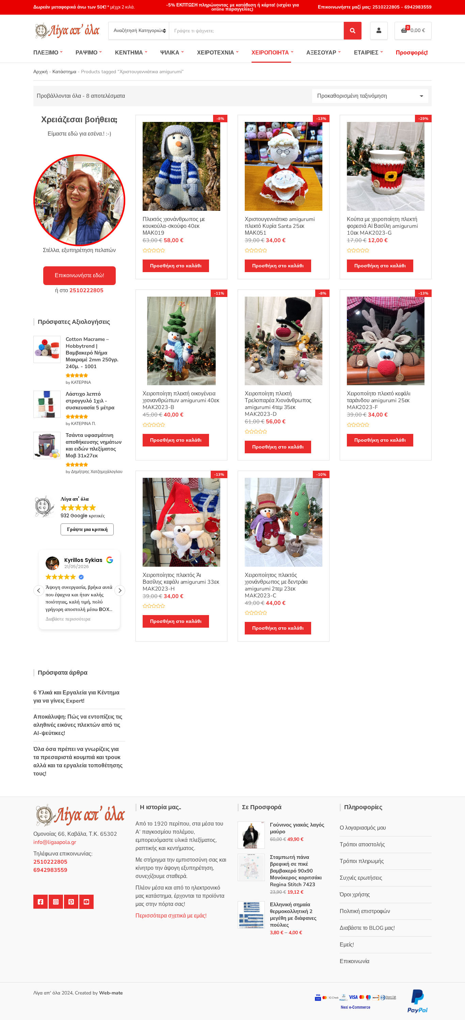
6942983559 (417, 7)
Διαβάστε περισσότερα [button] (68, 619)
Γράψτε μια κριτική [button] (87, 529)
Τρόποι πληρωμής (362, 861)
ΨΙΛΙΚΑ (169, 53)
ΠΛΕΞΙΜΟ (45, 53)
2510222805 (386, 7)
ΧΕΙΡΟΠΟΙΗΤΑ (270, 53)
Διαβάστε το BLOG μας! (367, 928)
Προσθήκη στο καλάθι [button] (176, 266)
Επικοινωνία (354, 961)
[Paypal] (417, 1001)
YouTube (86, 902)
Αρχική (40, 71)
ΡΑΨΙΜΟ (86, 53)
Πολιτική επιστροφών (365, 911)
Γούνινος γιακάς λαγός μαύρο (297, 828)
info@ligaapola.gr (54, 842)
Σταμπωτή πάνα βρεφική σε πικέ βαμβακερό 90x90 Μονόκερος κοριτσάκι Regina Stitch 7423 (296, 871)
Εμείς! (347, 944)
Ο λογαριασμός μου (363, 828)
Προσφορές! (412, 53)
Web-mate (111, 993)
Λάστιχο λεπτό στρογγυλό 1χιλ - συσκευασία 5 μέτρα (90, 401)
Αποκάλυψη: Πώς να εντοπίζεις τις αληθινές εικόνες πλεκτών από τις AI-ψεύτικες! (77, 725)
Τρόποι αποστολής (362, 844)
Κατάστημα (64, 71)
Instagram (56, 902)
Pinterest (71, 902)
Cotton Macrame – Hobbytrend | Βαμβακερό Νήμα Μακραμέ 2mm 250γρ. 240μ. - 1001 (92, 353)
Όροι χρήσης (355, 894)
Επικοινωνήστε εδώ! (79, 275)
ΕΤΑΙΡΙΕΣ (366, 53)
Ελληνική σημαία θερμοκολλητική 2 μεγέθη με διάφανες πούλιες (293, 914)
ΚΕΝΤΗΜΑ (129, 53)
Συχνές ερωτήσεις (361, 878)
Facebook (40, 902)
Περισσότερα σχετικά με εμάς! (171, 916)
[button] (120, 590)
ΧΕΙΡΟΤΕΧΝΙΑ (215, 53)
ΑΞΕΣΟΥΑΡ (321, 53)
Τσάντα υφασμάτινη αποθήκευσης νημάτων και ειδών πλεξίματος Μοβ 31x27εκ (94, 445)
